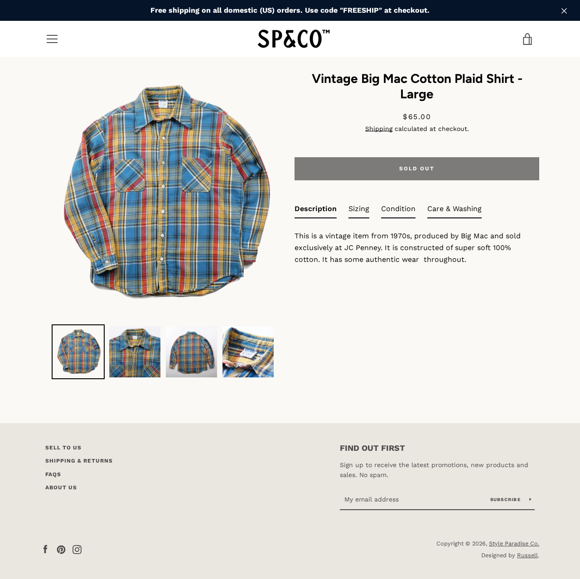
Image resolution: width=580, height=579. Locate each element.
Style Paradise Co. (514, 543)
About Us (61, 487)
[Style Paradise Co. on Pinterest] (61, 549)
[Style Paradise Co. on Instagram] (77, 549)
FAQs (53, 474)
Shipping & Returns (79, 461)
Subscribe (506, 499)
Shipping (378, 128)
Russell (527, 555)
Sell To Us (63, 447)
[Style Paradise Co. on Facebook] (45, 549)
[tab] (316, 210)
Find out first (372, 448)
